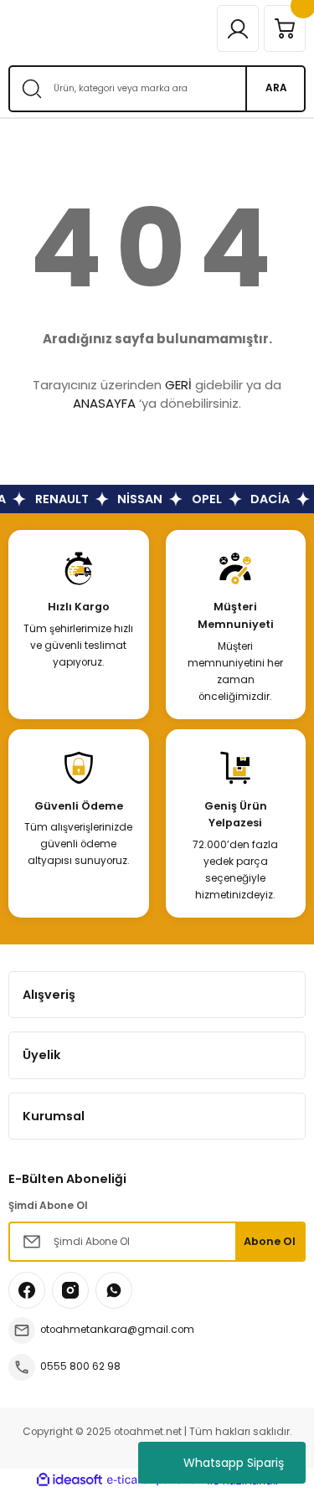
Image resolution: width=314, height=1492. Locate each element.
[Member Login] (238, 28)
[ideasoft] (69, 1480)
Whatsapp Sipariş (233, 1462)
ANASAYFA (104, 403)
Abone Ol (270, 1241)
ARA (276, 88)
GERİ (178, 385)
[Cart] (285, 28)
